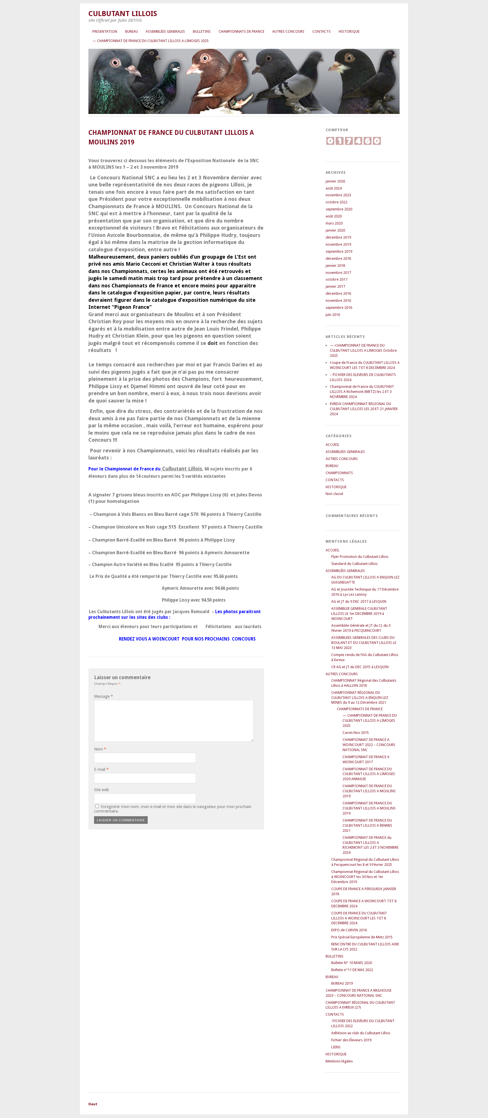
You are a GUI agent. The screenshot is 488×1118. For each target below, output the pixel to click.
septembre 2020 (339, 209)
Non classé (334, 494)
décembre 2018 (338, 258)
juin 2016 (333, 314)
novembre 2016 (338, 300)
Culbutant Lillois (122, 13)
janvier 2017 (335, 286)
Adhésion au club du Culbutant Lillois (360, 1033)
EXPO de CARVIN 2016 (349, 930)
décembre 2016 (338, 293)
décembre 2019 (338, 237)
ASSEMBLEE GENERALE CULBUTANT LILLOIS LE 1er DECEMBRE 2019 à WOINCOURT (359, 613)
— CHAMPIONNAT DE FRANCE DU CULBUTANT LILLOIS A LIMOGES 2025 (150, 41)
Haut (92, 1104)
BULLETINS (202, 31)
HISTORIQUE (349, 31)
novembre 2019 (338, 244)
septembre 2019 (339, 251)
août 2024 (334, 188)
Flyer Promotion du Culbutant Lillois (359, 556)
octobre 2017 (336, 279)
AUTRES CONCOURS (288, 31)
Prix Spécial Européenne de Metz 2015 (362, 937)
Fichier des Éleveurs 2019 (351, 1040)
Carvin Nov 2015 (356, 732)
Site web (101, 789)
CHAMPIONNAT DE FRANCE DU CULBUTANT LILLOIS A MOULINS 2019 (369, 791)
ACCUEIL (332, 445)
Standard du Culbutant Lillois (354, 564)
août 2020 (334, 216)
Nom (100, 749)
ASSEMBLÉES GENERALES (165, 31)
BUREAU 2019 (342, 983)
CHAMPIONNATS (339, 473)
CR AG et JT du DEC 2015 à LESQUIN (360, 667)
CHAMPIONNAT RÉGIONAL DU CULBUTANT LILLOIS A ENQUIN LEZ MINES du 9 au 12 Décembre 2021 (359, 697)
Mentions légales (339, 1061)
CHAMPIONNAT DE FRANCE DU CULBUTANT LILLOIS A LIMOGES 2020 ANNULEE (369, 774)
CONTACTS (321, 31)
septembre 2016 (339, 307)
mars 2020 (334, 223)
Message (103, 696)
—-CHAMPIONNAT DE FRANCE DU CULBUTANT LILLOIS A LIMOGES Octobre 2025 (363, 350)
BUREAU (131, 31)
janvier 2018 (335, 265)
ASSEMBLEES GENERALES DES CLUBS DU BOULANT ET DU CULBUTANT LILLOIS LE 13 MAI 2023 (363, 642)
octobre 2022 (336, 202)
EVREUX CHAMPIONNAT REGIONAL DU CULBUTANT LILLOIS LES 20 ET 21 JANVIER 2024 (364, 409)
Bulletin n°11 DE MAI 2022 (352, 970)
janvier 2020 (335, 230)
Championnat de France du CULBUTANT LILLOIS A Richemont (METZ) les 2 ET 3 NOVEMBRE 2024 (362, 391)
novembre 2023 (338, 195)
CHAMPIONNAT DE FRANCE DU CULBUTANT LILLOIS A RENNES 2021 (367, 825)
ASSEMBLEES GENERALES (345, 452)
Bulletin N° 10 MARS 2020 (351, 963)
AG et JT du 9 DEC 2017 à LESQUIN (358, 601)
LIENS (336, 1047)
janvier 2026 (335, 181)
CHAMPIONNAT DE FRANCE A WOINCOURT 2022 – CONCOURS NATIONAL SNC (369, 745)
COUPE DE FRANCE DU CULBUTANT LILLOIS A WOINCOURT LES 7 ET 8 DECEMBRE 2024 (359, 918)
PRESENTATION (104, 31)
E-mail (101, 769)
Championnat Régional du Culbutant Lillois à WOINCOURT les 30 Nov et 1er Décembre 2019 (365, 877)
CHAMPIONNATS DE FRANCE (241, 31)
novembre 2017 (338, 272)
